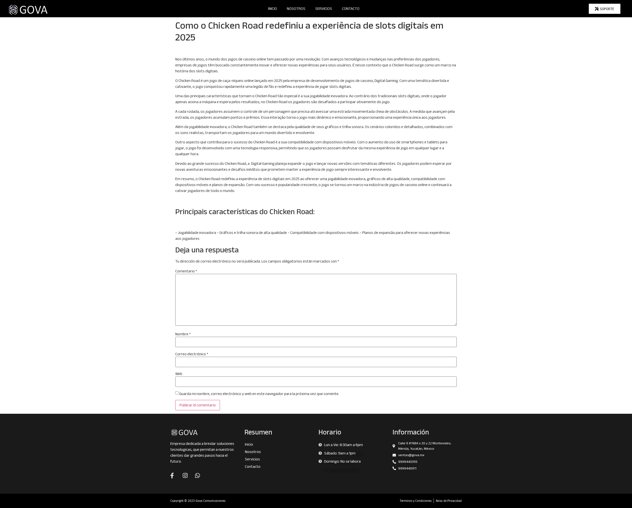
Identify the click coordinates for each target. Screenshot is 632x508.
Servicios (323, 8)
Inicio (272, 8)
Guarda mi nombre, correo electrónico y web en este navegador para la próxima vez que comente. (259, 394)
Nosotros (296, 8)
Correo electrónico (191, 354)
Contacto (350, 8)
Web (178, 374)
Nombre (183, 334)
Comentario (186, 271)
